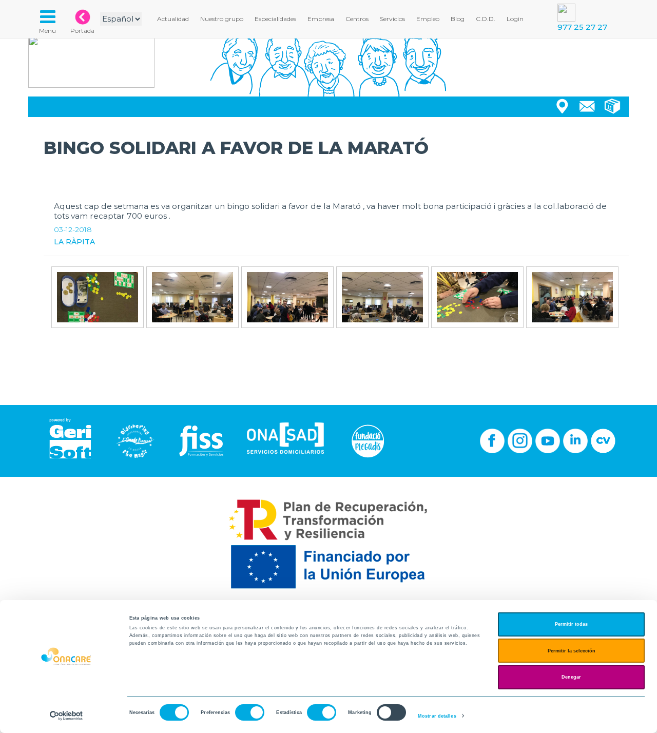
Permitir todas (571, 624)
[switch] (249, 712)
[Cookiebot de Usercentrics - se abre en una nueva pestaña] (66, 716)
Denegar (571, 677)
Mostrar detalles (437, 716)
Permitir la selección (571, 650)
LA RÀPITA (74, 241)
